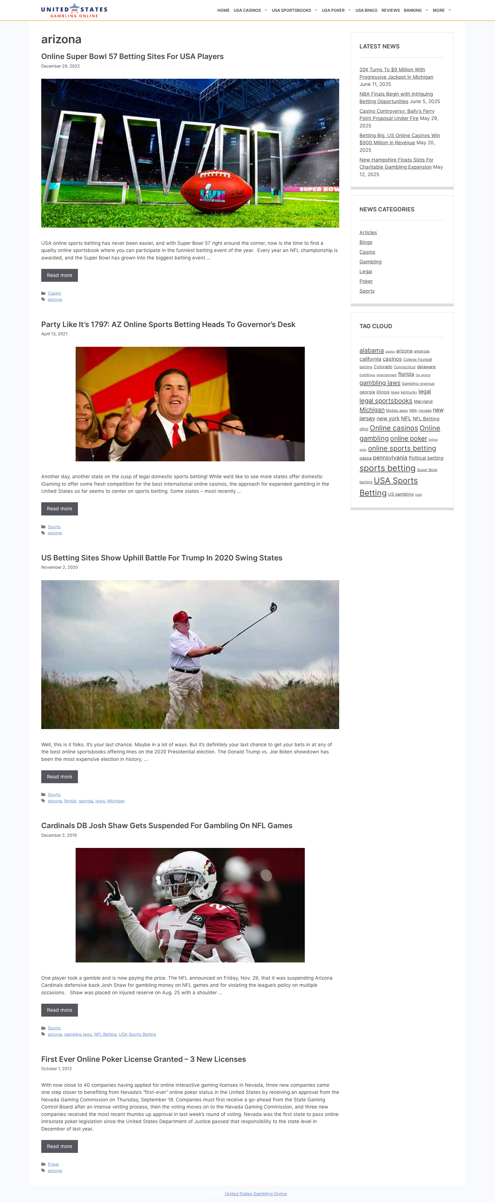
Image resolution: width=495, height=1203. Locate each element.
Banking (413, 10)
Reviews (391, 10)
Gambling (371, 262)
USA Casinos (247, 10)
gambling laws (78, 1034)
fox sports (423, 375)
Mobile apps (397, 410)
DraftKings (367, 375)
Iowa (100, 800)
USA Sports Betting (137, 1034)
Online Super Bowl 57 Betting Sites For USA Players (132, 56)
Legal (366, 271)
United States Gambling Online (256, 1193)
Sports (54, 526)
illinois (383, 392)
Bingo (366, 242)
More (439, 10)
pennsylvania (390, 457)
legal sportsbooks (386, 400)
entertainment (387, 375)
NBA (413, 410)
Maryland (423, 401)
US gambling (401, 494)
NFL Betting (105, 1034)
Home (223, 10)
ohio (364, 429)
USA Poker (333, 10)
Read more (59, 275)
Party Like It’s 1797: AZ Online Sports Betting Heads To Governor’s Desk (168, 324)
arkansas (422, 351)
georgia (85, 800)
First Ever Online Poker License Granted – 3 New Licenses (143, 1059)
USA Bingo (366, 10)
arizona (55, 299)
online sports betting (402, 448)
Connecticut (405, 367)
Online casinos (394, 428)
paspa (366, 458)
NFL (406, 418)
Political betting (426, 458)
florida (70, 800)
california (370, 359)
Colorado (383, 366)
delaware (426, 366)
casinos (392, 359)
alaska (390, 351)
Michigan (116, 800)
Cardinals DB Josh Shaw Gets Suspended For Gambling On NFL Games (166, 825)
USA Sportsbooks (291, 10)
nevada (425, 410)
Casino (54, 293)
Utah (418, 495)
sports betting (388, 468)
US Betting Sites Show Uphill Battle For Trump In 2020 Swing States (161, 557)
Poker (53, 1164)
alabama (372, 350)
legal (425, 391)
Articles (368, 232)
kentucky (409, 392)
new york (388, 418)
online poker (408, 438)
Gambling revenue (418, 383)
